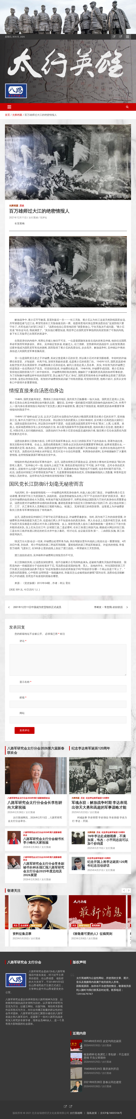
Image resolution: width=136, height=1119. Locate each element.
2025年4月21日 (95, 870)
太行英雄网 (76, 1113)
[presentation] (124, 890)
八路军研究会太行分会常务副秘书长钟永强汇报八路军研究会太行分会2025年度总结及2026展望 (43, 869)
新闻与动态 (36, 925)
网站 (22, 713)
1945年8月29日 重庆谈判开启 (101, 1068)
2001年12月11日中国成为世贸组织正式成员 (37, 607)
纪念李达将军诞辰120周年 (97, 798)
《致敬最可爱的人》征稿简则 (91, 934)
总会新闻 (24, 925)
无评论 (43, 217)
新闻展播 (96, 925)
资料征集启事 (22, 934)
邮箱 (23, 697)
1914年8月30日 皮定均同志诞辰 (102, 1041)
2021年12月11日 (18, 217)
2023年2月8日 (78, 938)
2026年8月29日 (92, 1061)
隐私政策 (92, 1113)
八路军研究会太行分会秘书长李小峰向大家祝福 (43, 841)
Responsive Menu (127, 37)
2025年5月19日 (95, 848)
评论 (23, 640)
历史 (22, 205)
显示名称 (25, 681)
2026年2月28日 (15, 812)
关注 (16, 925)
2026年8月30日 (92, 1045)
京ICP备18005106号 (111, 1113)
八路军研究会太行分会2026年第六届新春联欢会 (28, 798)
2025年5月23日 (80, 812)
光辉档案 (13, 205)
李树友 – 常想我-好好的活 (108, 607)
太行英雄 (33, 217)
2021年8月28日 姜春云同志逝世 (102, 1082)
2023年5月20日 (21, 938)
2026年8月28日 (92, 1086)
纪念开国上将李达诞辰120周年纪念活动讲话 (107, 863)
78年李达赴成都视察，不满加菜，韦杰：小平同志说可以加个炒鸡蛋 (107, 840)
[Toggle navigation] (9, 107)
